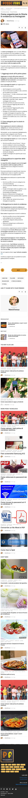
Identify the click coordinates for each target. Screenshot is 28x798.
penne (18, 731)
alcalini (8, 771)
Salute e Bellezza (14, 609)
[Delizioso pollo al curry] (14, 660)
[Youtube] (15, 789)
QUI (2, 254)
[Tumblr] (9, 789)
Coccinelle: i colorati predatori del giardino (14, 583)
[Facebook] (1, 789)
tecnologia (3, 426)
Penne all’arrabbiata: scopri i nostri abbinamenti (11, 734)
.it (6, 764)
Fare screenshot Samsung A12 (13, 454)
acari (18, 764)
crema (20, 609)
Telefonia (13, 12)
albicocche (18, 769)
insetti (19, 580)
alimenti (17, 771)
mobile (21, 450)
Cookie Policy (23, 779)
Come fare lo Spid (8, 550)
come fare (4, 278)
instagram (20, 278)
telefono (9, 426)
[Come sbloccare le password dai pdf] (14, 466)
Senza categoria (4, 398)
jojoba (2, 610)
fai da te (24, 609)
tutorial (4, 284)
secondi (2, 672)
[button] (24, 3)
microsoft (15, 499)
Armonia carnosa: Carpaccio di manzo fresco (12, 644)
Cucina (7, 640)
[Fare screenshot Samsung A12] (14, 442)
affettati (3, 769)
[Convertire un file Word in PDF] (14, 516)
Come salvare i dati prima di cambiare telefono (12, 371)
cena (10, 671)
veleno (14, 581)
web (13, 475)
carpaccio (17, 640)
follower (12, 278)
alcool (12, 771)
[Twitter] (12, 789)
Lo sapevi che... (4, 580)
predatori (9, 581)
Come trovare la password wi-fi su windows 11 (13, 503)
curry (13, 671)
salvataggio (22, 425)
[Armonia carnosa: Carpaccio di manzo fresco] (14, 629)
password (18, 474)
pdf (22, 474)
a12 (18, 450)
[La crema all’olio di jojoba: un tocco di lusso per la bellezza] (14, 598)
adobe (14, 524)
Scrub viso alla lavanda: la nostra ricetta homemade (17, 335)
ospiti (5, 641)
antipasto (11, 640)
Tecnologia (5, 12)
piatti (16, 671)
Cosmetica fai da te (5, 609)
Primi (6, 731)
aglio (13, 769)
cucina (21, 640)
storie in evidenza (16, 281)
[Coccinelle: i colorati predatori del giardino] (14, 569)
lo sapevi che (4, 581)
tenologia (19, 451)
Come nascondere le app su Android (12, 402)
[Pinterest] (7, 789)
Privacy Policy (23, 777)
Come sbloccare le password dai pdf (14, 478)
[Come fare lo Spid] (14, 540)
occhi (6, 610)
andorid (11, 398)
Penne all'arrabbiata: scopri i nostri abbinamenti (17, 323)
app (14, 398)
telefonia (14, 451)
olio (9, 610)
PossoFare (16, 425)
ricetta (23, 671)
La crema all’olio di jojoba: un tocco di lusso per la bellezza (14, 613)
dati (13, 425)
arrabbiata (9, 731)
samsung (3, 451)
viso (12, 610)
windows (9, 500)
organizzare (5, 281)
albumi (3, 771)
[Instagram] (4, 789)
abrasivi (14, 764)
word (10, 525)
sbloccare (3, 475)
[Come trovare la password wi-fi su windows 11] (14, 491)
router (2, 500)
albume (24, 769)
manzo (2, 641)
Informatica (3, 450)
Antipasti (3, 640)
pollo (19, 671)
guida (22, 398)
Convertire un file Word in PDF (13, 528)
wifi (5, 500)
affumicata (8, 769)
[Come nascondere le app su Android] (14, 388)
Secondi (6, 671)
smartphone (8, 451)
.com (3, 764)
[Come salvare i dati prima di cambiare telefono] (14, 357)
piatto (9, 641)
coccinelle (10, 580)
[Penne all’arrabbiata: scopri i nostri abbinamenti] (14, 721)
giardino (16, 580)
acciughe (22, 764)
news (14, 474)
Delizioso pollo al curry (8, 674)
